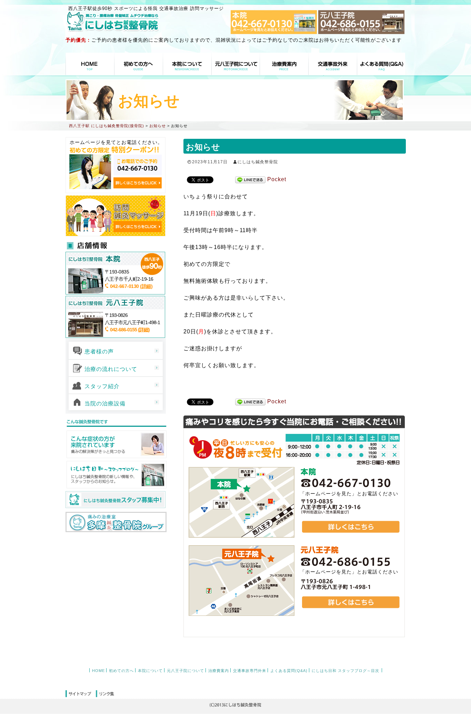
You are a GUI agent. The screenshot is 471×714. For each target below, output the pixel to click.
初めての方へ (138, 64)
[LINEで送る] (250, 179)
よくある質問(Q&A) (381, 64)
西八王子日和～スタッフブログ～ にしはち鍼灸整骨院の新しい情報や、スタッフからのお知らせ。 (116, 474)
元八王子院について (236, 64)
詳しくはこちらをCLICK (137, 182)
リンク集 (105, 694)
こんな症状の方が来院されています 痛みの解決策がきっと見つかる (116, 444)
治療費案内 (284, 64)
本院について (187, 64)
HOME (90, 64)
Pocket (276, 179)
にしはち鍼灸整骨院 (258, 161)
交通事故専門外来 (333, 64)
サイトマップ (81, 694)
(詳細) (146, 286)
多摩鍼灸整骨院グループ (116, 522)
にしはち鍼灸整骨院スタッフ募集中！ (116, 499)
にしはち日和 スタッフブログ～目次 (345, 671)
